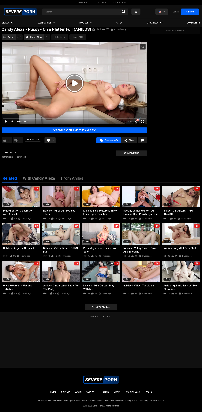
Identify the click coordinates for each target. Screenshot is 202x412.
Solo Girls (59, 37)
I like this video (8, 140)
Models (83, 22)
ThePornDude (82, 2)
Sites (119, 22)
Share (131, 140)
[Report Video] (142, 140)
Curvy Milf (78, 37)
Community (193, 22)
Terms (105, 392)
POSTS (148, 392)
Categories (44, 22)
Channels (153, 22)
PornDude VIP (120, 2)
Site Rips (101, 2)
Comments (9, 152)
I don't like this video (19, 140)
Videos (6, 22)
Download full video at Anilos (74, 130)
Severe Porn (98, 406)
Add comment (132, 153)
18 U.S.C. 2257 (132, 392)
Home (53, 392)
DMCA (117, 392)
